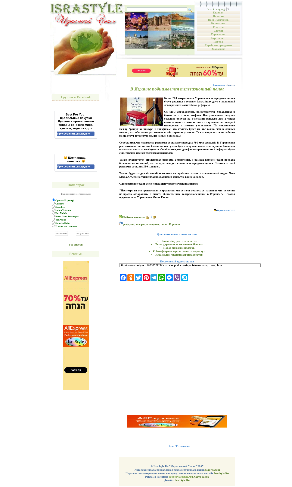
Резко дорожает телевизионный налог (179, 244)
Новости (218, 16)
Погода (218, 41)
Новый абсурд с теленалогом (179, 241)
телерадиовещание (147, 224)
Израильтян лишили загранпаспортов (179, 254)
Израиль (174, 224)
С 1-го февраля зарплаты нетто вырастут (179, 251)
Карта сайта (201, 476)
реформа (128, 224)
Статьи (218, 30)
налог (164, 224)
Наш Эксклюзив (218, 19)
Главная (218, 12)
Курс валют (218, 38)
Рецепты (218, 27)
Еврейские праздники (218, 45)
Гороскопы (218, 34)
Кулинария (218, 23)
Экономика (218, 48)
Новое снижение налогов (179, 247)
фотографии (212, 469)
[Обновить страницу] (121, 216)
